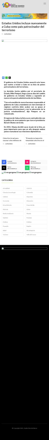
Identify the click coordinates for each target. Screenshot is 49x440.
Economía (6, 201)
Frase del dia (30, 205)
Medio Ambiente (8, 213)
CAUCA (29, 188)
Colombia (30, 192)
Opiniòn (5, 218)
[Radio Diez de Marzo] (13, 5)
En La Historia (7, 205)
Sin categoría (31, 230)
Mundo (29, 213)
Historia (5, 209)
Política (29, 222)
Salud (4, 230)
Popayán (5, 226)
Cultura (5, 197)
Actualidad (6, 188)
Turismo (5, 234)
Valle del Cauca (31, 234)
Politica (5, 222)
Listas (28, 209)
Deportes (30, 197)
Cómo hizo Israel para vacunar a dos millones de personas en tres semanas (12, 140)
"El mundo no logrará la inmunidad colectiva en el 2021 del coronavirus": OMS (36, 140)
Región (29, 226)
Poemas (29, 218)
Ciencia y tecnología (9, 192)
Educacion (30, 201)
